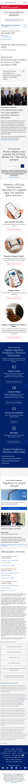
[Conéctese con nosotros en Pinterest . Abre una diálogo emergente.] (16, 768)
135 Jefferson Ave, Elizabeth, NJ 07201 (10, 560)
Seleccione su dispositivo (12, 166)
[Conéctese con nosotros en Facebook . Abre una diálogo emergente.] (3, 768)
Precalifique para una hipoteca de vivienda (11, 458)
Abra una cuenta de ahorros (8, 456)
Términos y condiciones (14, 177)
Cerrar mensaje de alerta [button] (25, 25)
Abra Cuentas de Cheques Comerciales (10, 460)
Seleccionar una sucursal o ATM (9, 7)
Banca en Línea (5, 463)
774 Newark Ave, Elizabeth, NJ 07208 (9, 585)
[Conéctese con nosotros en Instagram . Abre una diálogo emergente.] (7, 768)
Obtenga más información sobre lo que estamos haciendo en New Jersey (14, 545)
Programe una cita (5, 565)
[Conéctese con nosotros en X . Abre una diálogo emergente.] (21, 768)
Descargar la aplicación (14, 442)
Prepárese (14, 422)
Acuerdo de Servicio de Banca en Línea (9, 682)
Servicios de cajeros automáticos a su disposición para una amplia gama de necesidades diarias (14, 71)
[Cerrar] (26, 772)
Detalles (13, 565)
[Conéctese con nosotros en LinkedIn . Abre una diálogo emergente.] (12, 768)
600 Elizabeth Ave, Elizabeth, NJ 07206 (10, 573)
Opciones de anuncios (17, 755)
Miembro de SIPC (23, 698)
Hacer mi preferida (7, 39)
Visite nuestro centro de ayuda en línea (9, 139)
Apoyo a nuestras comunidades (12, 20)
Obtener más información (14, 229)
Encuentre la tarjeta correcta (14, 381)
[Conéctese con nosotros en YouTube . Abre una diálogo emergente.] (25, 768)
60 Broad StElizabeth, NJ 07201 (7, 36)
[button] (2, 2)
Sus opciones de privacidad (8, 757)
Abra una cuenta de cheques (14, 402)
